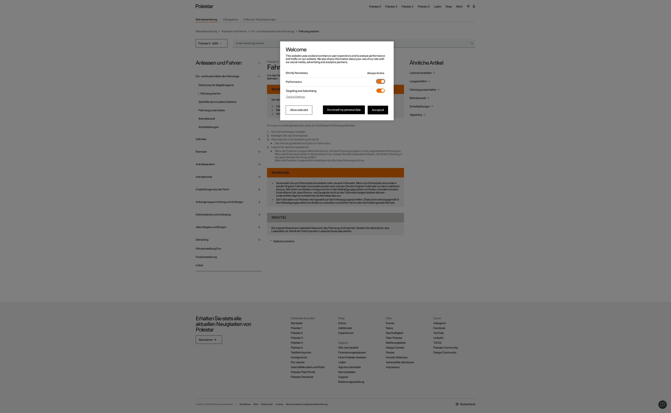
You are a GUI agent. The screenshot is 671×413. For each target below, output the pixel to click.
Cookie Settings (295, 97)
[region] (337, 80)
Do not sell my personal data (344, 109)
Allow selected (299, 110)
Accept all (378, 109)
